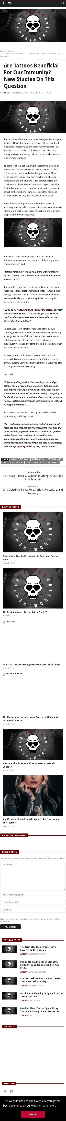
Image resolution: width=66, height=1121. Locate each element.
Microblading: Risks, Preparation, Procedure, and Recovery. (33, 490)
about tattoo (20, 459)
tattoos (53, 463)
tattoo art (55, 459)
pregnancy (19, 446)
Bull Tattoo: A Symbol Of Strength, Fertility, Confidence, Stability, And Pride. (39, 965)
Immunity (38, 459)
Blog (10, 51)
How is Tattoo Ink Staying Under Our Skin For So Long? (31, 665)
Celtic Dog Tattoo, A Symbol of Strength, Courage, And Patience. (33, 476)
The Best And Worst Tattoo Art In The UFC (25, 612)
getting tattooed (52, 188)
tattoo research (12, 463)
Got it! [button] (33, 1114)
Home (3, 51)
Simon (6, 93)
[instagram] (9, 3)
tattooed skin (35, 463)
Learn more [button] (49, 1105)
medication (9, 146)
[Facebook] (3, 3)
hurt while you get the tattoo (37, 310)
